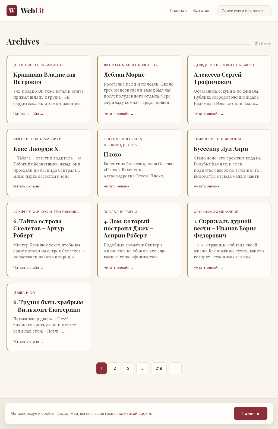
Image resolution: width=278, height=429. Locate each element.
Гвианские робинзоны (217, 139)
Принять (251, 413)
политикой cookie (134, 413)
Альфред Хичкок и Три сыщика (46, 212)
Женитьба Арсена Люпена (131, 65)
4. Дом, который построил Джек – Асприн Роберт (128, 228)
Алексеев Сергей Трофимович (218, 77)
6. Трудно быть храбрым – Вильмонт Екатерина (48, 305)
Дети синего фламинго (38, 65)
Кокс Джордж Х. (36, 148)
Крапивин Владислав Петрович (44, 77)
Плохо (112, 154)
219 (159, 368)
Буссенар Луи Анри (221, 148)
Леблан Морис (124, 74)
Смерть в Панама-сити (37, 139)
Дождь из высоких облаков (224, 65)
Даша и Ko (24, 293)
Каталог (201, 10)
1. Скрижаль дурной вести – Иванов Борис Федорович (225, 228)
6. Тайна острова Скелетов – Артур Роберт (38, 228)
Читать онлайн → (28, 113)
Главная (178, 10)
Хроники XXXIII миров (216, 212)
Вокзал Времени (120, 212)
